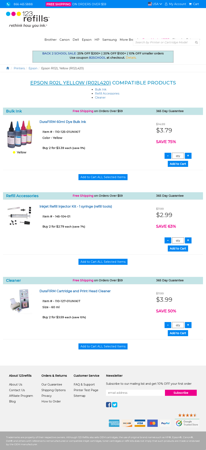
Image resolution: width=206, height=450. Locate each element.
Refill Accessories (107, 93)
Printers (19, 68)
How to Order (51, 401)
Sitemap (79, 396)
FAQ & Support (84, 384)
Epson (87, 40)
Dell (76, 40)
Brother (50, 40)
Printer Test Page (86, 390)
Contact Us (17, 390)
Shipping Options (53, 390)
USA (155, 4)
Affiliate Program (21, 396)
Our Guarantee (51, 384)
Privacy (46, 396)
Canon (65, 40)
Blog (12, 401)
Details (131, 57)
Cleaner (100, 97)
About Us (15, 384)
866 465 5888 (23, 4)
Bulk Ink (100, 89)
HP (97, 40)
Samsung (109, 40)
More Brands (129, 40)
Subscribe (181, 393)
